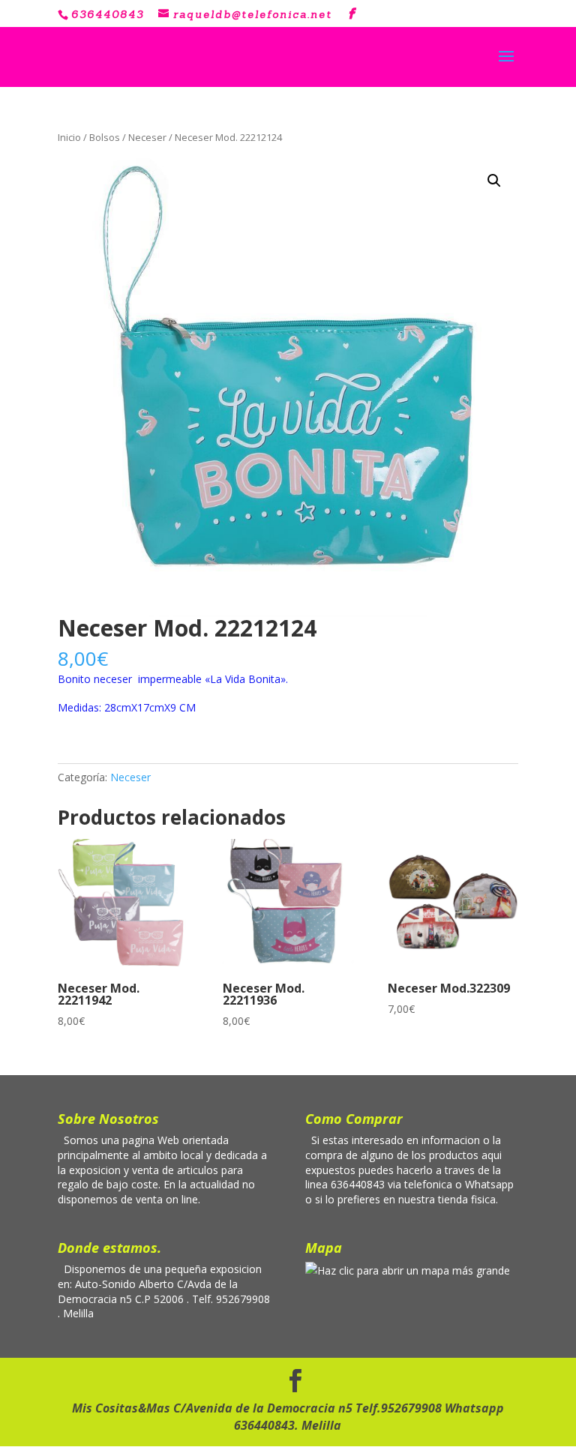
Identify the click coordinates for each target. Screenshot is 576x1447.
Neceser (147, 137)
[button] (494, 180)
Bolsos (104, 137)
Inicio (69, 137)
